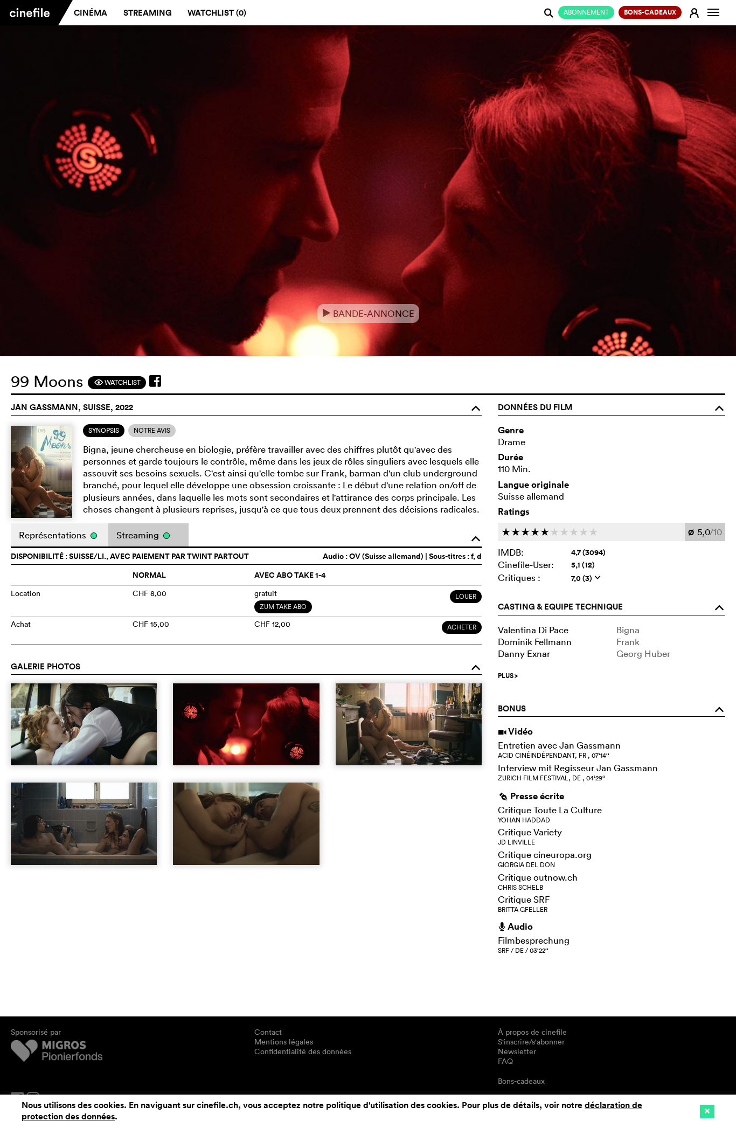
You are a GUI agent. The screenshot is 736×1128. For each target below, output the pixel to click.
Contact (268, 1032)
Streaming (147, 12)
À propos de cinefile (532, 1032)
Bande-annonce (368, 313)
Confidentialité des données (302, 1051)
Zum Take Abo (283, 606)
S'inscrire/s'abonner (531, 1042)
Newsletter (517, 1051)
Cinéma (90, 12)
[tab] (103, 430)
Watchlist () (217, 12)
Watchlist (117, 382)
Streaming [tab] (138, 535)
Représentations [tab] (53, 535)
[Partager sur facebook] (155, 381)
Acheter (461, 627)
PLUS (508, 676)
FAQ (505, 1061)
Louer (465, 596)
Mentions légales (283, 1042)
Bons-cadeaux (521, 1081)
